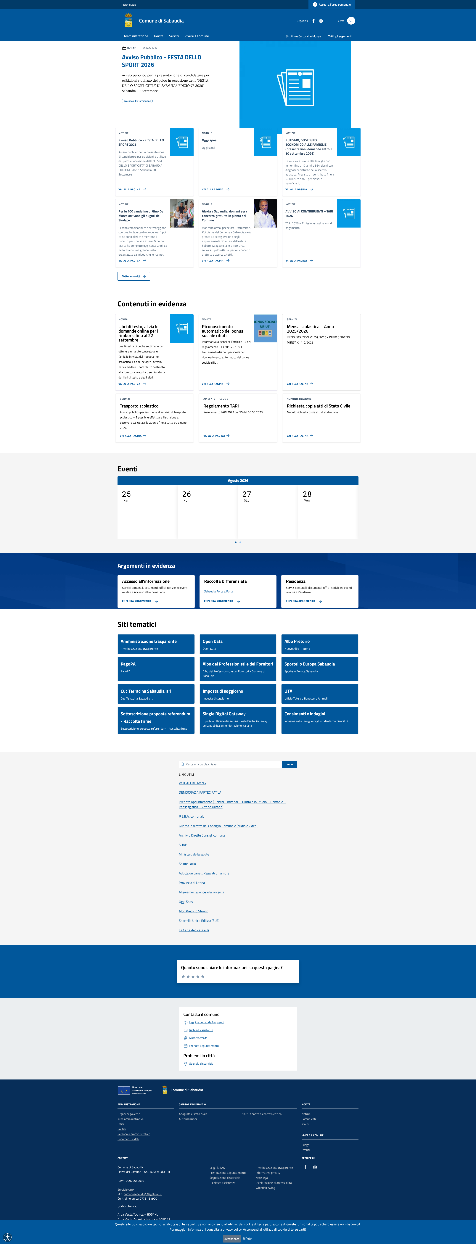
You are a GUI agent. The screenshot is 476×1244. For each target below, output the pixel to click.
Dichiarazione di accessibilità (274, 1182)
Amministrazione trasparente (274, 1167)
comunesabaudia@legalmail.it (143, 1194)
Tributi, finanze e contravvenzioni (261, 1114)
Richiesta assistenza (222, 1182)
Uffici (121, 1124)
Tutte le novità (131, 276)
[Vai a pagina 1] (236, 542)
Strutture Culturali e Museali (304, 36)
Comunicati (309, 1119)
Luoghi (306, 1145)
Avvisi (305, 1124)
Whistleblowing (265, 1187)
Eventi (306, 1150)
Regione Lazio (128, 5)
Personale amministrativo (134, 1134)
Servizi (174, 35)
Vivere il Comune (197, 35)
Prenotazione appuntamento (228, 1172)
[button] (7, 1237)
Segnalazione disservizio (225, 1177)
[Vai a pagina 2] (240, 542)
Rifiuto (247, 1238)
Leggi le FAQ (217, 1167)
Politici (122, 1129)
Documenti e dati (128, 1139)
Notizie (306, 1114)
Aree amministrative (131, 1119)
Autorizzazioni (188, 1119)
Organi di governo (129, 1114)
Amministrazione (136, 35)
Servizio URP (126, 1189)
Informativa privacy (268, 1172)
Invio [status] (290, 764)
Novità (158, 35)
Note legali (262, 1177)
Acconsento (231, 1239)
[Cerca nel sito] (351, 21)
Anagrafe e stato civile (193, 1114)
